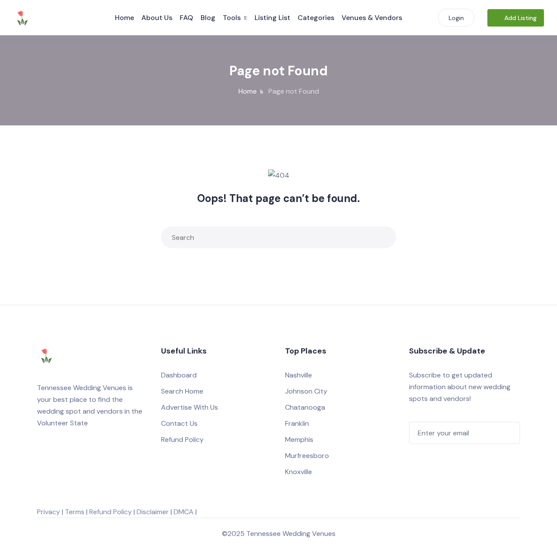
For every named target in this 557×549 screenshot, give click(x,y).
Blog (208, 17)
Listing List (272, 17)
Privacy (48, 511)
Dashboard (179, 375)
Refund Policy (182, 439)
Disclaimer (153, 511)
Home (124, 17)
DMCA (184, 511)
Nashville (298, 375)
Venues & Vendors (372, 17)
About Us (156, 17)
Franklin (297, 423)
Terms (74, 511)
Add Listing (520, 18)
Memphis (299, 439)
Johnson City (306, 391)
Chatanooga (305, 407)
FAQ (186, 17)
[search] (383, 237)
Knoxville (298, 471)
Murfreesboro (307, 455)
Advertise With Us (189, 407)
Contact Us (179, 423)
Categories (316, 17)
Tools (232, 17)
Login (456, 18)
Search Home (182, 391)
